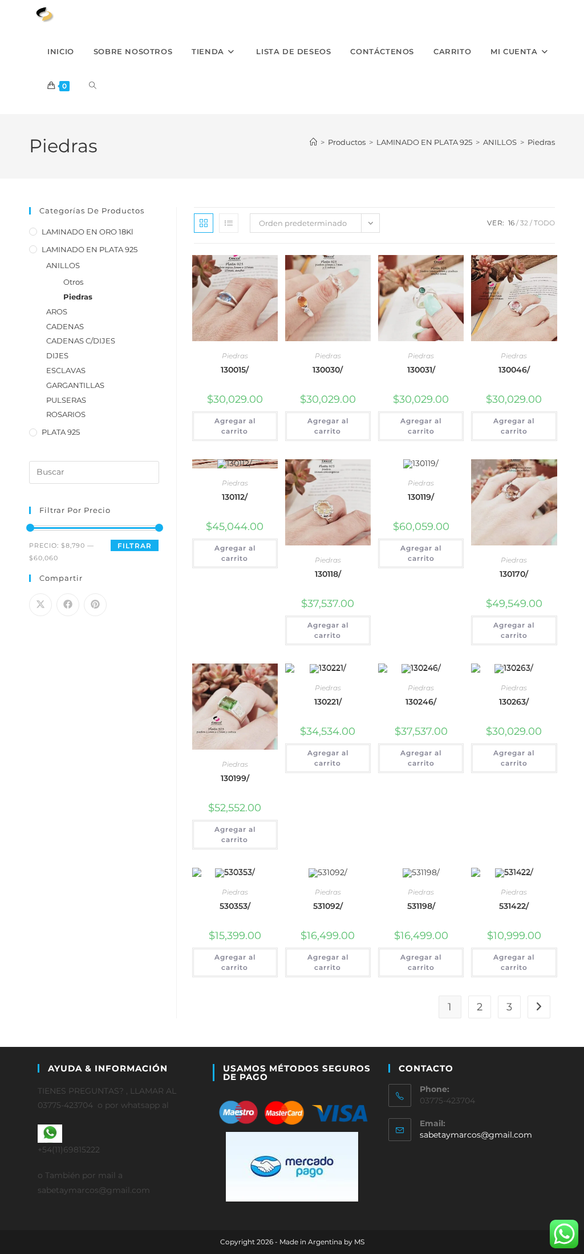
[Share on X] (40, 604)
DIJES (57, 355)
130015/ (235, 370)
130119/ (421, 497)
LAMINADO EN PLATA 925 (89, 249)
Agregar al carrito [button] (235, 425)
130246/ (420, 702)
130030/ (328, 370)
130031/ (421, 370)
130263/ (514, 702)
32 (524, 223)
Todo (544, 223)
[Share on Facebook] (67, 604)
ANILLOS (63, 265)
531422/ (514, 906)
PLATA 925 (61, 431)
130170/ (514, 574)
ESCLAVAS (66, 370)
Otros (73, 281)
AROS (56, 311)
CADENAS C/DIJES (80, 340)
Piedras (541, 142)
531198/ (421, 906)
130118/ (328, 574)
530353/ (235, 906)
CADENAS (65, 326)
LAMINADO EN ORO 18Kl (87, 231)
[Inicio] (313, 142)
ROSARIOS (66, 414)
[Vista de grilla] (203, 223)
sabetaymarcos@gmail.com (476, 1135)
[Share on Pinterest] (95, 604)
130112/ (235, 497)
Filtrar (134, 545)
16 (511, 223)
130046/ (514, 370)
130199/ (235, 778)
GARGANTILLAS (75, 385)
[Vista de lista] (228, 223)
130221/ (328, 702)
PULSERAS (66, 399)
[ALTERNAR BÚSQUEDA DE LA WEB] (92, 85)
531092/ (328, 906)
